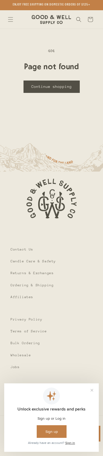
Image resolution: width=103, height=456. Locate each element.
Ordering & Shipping (32, 285)
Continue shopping (51, 86)
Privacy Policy (26, 319)
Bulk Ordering (25, 343)
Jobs (15, 367)
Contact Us (22, 249)
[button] (10, 19)
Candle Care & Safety (33, 261)
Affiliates (22, 297)
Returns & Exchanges (32, 273)
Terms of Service (29, 331)
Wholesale (21, 355)
